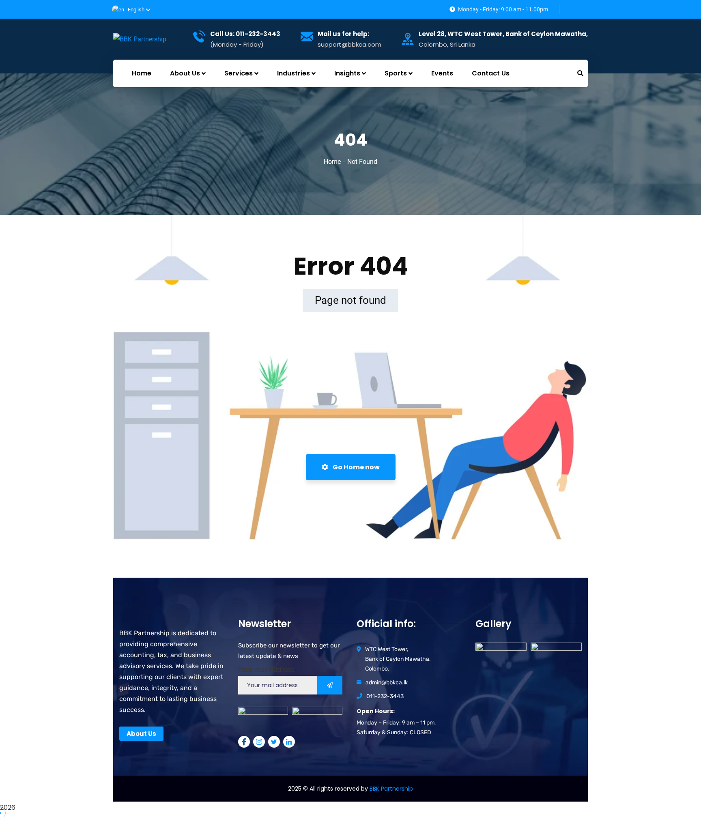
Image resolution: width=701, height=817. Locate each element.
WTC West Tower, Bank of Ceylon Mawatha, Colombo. (397, 659)
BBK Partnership (391, 789)
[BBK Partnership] (139, 39)
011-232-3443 (385, 696)
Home (332, 162)
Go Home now (355, 467)
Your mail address (266, 669)
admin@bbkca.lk (387, 682)
